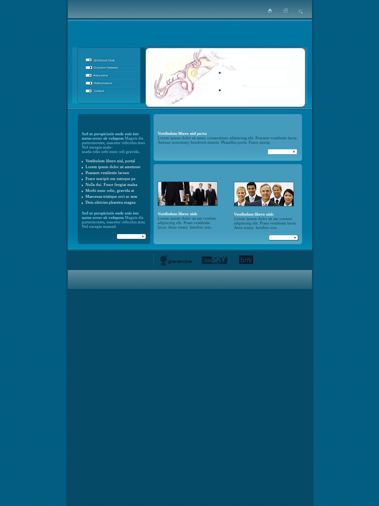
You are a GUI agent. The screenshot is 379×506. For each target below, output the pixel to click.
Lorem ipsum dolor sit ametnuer (113, 166)
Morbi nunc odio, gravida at (109, 190)
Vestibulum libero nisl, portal (110, 161)
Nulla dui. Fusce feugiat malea (111, 184)
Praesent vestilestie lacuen (107, 172)
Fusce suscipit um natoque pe (110, 178)
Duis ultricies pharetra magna (110, 202)
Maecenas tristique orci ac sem (111, 196)
